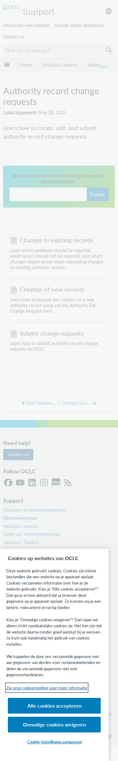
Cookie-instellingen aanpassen (54, 742)
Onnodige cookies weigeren (54, 724)
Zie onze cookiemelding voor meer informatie (46, 688)
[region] (54, 655)
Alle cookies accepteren (54, 705)
